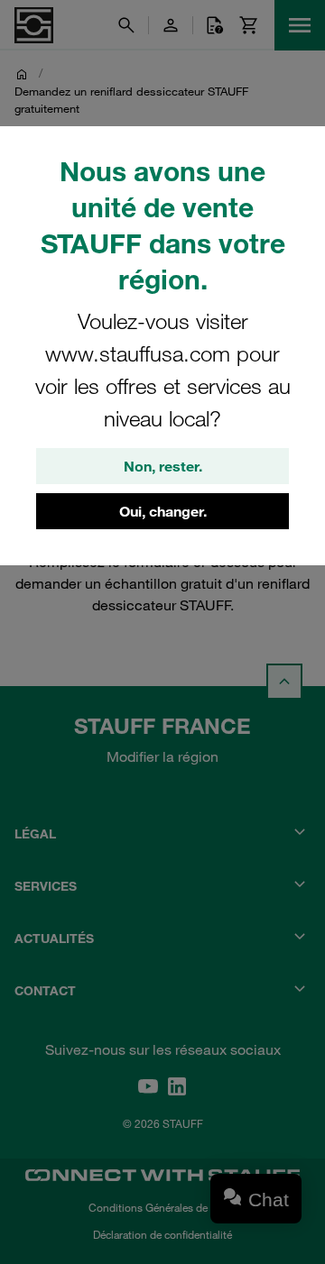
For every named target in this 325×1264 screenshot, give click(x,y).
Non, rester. (163, 466)
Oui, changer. (163, 511)
